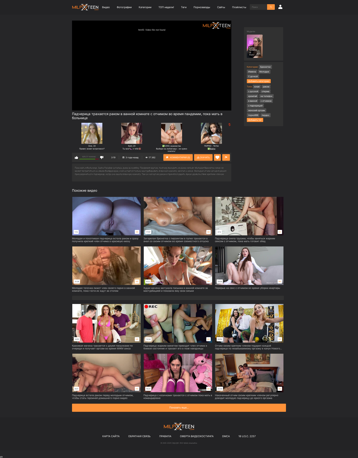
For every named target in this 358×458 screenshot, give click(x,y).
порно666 (253, 115)
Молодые (264, 71)
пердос (265, 115)
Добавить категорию (258, 81)
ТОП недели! (166, 7)
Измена (252, 71)
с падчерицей (255, 105)
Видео (106, 7)
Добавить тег (255, 120)
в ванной (252, 101)
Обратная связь (139, 436)
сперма (265, 91)
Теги (184, 7)
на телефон (266, 96)
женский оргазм (256, 110)
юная (256, 86)
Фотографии (124, 7)
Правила (165, 436)
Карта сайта (111, 436)
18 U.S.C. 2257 (247, 436)
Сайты (221, 7)
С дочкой (253, 76)
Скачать (204, 157)
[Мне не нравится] (101, 157)
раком (266, 86)
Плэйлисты (239, 7)
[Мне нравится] (76, 157)
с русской (253, 91)
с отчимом (266, 101)
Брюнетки (265, 67)
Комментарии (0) (180, 157)
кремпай (252, 96)
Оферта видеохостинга (197, 436)
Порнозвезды (202, 7)
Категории (145, 7)
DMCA (226, 436)
